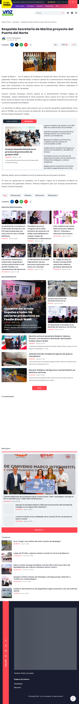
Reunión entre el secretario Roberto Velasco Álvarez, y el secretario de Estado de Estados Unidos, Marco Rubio (50, 338)
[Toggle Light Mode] (68, 13)
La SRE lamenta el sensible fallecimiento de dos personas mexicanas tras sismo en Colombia (38, 263)
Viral (57, 6)
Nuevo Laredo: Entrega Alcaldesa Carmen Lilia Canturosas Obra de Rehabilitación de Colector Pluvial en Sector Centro (41, 566)
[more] (30, 45)
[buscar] (63, 13)
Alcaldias (32, 375)
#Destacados (15, 195)
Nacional (39, 6)
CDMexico (5, 238)
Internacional (49, 6)
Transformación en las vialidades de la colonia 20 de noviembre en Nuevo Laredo (44, 518)
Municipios (7, 501)
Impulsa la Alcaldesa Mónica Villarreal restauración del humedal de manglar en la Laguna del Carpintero (44, 506)
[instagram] (6, 651)
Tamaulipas (30, 6)
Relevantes (16, 22)
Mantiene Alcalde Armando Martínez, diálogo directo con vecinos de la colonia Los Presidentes (59, 134)
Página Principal (6, 22)
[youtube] (6, 656)
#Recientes (39, 195)
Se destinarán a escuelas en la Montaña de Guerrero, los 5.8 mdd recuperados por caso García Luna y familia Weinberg (13, 231)
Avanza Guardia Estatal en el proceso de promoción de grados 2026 (20, 152)
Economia (7, 322)
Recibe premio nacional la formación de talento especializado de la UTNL (58, 167)
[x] (17, 45)
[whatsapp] (21, 45)
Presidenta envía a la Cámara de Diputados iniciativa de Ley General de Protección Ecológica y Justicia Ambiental (59, 159)
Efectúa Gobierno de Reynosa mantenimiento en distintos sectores (52, 371)
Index (39, 388)
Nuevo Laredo (20, 6)
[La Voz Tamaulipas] (8, 13)
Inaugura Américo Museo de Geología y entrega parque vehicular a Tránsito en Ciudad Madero (41, 578)
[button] (63, 52)
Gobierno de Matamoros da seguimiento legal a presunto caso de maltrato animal (45, 590)
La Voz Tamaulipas (45, 696)
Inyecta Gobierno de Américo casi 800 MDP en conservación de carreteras (59, 126)
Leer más (38, 530)
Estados (50, 303)
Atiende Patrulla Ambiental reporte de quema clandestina (51, 355)
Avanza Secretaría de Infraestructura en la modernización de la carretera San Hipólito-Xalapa (62, 300)
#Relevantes (52, 195)
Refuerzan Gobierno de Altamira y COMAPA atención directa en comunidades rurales (57, 142)
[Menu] (72, 13)
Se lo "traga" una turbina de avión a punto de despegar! (37, 541)
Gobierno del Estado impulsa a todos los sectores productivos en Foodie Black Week (22, 314)
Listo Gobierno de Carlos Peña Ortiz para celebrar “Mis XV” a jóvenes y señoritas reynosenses (63, 230)
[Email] (26, 45)
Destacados (57, 236)
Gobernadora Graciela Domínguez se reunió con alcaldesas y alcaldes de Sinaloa (59, 150)
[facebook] (12, 45)
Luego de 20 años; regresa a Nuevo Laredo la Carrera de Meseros (41, 553)
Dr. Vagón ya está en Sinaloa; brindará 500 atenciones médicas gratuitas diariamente (62, 263)
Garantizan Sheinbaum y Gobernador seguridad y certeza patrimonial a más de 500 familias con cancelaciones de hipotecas (13, 264)
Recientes (49, 2)
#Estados (28, 195)
